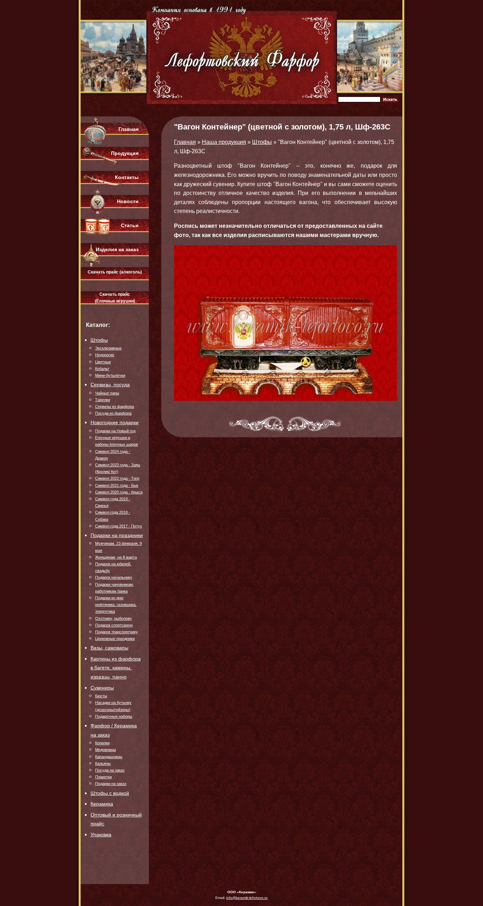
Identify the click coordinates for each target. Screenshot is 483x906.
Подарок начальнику (113, 577)
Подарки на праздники (117, 535)
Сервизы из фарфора (114, 406)
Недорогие (104, 355)
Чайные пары (107, 393)
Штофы (99, 340)
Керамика (102, 804)
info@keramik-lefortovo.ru (247, 898)
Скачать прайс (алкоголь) (115, 272)
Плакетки (103, 777)
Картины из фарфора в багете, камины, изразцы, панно (116, 668)
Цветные (103, 362)
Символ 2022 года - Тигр (117, 478)
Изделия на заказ (117, 249)
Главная (128, 129)
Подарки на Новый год (115, 431)
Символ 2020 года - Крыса (118, 492)
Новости (128, 201)
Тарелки (102, 400)
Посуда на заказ (109, 770)
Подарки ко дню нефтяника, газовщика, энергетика (115, 604)
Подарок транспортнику (116, 632)
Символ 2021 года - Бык (116, 485)
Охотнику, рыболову (113, 618)
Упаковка (101, 834)
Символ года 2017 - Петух (118, 526)
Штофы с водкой (110, 793)
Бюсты (101, 696)
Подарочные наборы (113, 716)
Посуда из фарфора (113, 413)
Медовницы (105, 750)
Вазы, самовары (109, 648)
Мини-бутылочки (110, 375)
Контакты (127, 177)
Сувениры (102, 688)
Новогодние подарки (115, 422)
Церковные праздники (115, 638)
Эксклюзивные (108, 348)
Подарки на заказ (110, 783)
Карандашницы (108, 757)
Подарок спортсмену (114, 625)
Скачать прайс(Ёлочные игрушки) (115, 298)
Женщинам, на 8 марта (116, 557)
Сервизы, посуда (110, 384)
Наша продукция (224, 142)
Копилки (102, 743)
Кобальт (102, 369)
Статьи (130, 225)
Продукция (125, 153)
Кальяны (103, 763)
